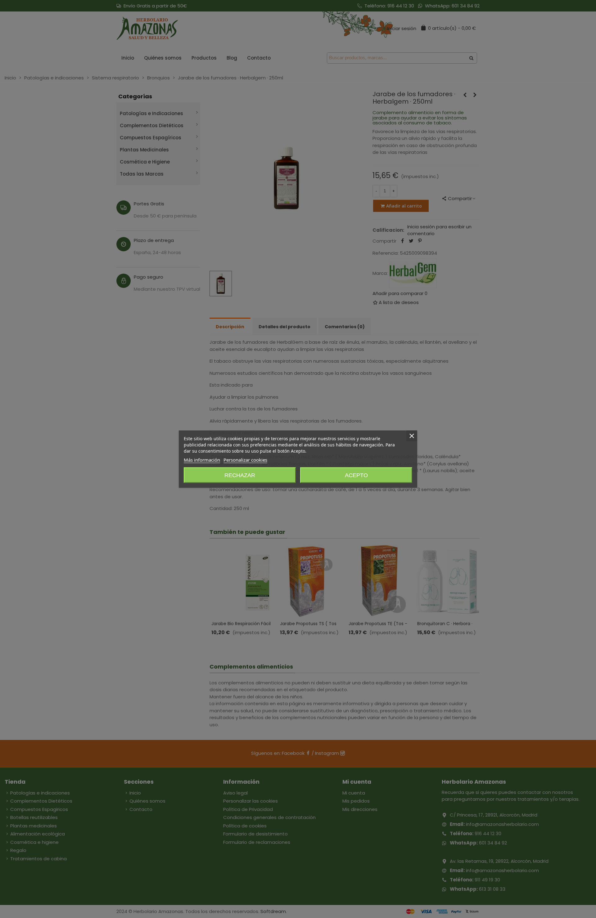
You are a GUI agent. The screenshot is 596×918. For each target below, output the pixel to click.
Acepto (356, 475)
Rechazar (239, 475)
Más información (202, 459)
